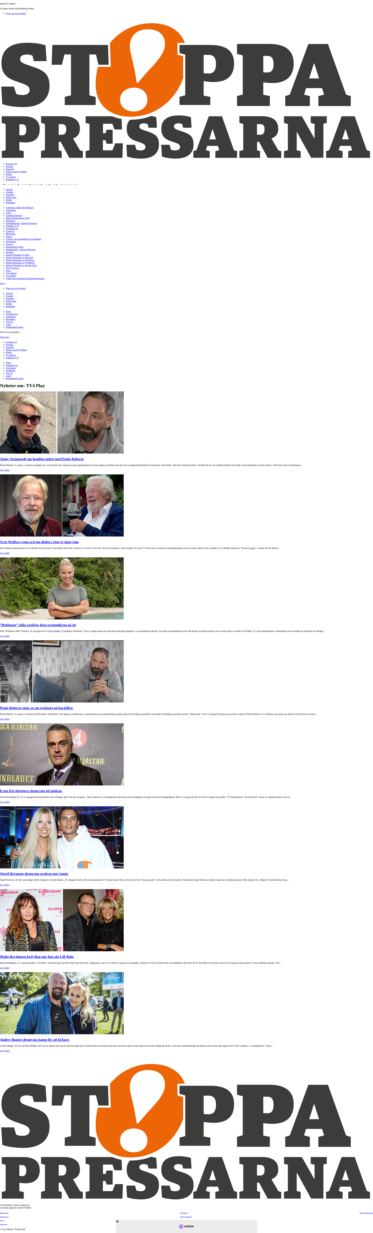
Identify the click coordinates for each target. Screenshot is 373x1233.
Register (9, 252)
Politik (9, 174)
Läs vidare (5, 470)
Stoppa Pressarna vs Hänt (17, 255)
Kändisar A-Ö (12, 179)
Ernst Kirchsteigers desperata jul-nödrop (31, 791)
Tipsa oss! (4, 337)
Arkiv (55, 184)
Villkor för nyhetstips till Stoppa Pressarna (25, 278)
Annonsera (26, 184)
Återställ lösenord (14, 215)
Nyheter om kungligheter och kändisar (23, 239)
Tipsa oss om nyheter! (16, 13)
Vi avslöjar (11, 177)
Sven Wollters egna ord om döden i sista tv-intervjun (39, 542)
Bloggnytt (10, 220)
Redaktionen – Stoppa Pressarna (21, 249)
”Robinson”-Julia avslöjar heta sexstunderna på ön (38, 625)
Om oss (48, 184)
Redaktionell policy (69, 184)
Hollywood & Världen (16, 171)
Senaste (9, 189)
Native (9, 236)
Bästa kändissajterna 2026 (18, 218)
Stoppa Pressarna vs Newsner (19, 257)
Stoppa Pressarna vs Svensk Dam (21, 265)
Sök (2, 283)
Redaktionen (4, 1213)
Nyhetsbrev (11, 241)
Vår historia (11, 273)
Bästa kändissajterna (366, 1213)
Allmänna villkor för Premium (20, 207)
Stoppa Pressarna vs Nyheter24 (20, 262)
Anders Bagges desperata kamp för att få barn (34, 1040)
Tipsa (3, 184)
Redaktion (38, 184)
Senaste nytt (11, 164)
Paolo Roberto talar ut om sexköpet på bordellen (36, 708)
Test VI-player (12, 268)
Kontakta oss (13, 184)
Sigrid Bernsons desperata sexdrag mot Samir (34, 874)
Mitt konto (10, 234)
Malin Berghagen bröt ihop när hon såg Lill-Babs (37, 957)
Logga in (10, 231)
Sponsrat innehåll (185, 1217)
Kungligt (10, 169)
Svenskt (9, 166)
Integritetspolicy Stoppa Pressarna (21, 223)
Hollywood (11, 197)
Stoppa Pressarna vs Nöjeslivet (20, 260)
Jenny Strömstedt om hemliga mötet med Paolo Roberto (42, 459)
